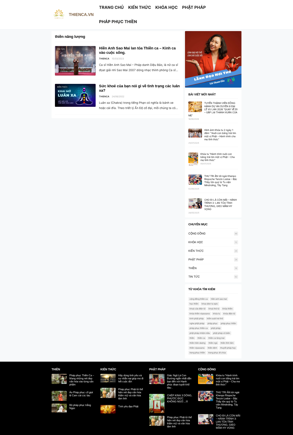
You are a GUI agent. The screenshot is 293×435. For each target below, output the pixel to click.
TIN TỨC (61, 49)
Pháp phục (213, 323)
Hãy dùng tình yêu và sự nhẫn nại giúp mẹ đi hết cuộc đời (130, 378)
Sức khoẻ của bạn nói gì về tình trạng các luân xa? (139, 88)
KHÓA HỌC (195, 242)
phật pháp (215, 328)
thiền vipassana (197, 348)
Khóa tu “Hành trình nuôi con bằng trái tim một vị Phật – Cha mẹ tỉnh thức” (217, 156)
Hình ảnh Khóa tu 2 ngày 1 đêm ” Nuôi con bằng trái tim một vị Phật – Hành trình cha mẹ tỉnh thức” (220, 135)
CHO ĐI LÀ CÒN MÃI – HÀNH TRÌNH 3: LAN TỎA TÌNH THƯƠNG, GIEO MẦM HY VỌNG (220, 204)
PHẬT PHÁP (196, 259)
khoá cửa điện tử (197, 308)
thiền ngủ (213, 343)
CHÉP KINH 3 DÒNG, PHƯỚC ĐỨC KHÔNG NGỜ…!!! (179, 398)
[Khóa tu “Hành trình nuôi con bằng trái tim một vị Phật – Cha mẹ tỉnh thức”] (193, 159)
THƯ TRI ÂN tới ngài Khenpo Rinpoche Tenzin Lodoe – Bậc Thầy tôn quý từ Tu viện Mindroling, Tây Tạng (220, 181)
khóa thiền (227, 308)
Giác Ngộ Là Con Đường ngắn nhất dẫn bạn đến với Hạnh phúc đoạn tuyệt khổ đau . (179, 381)
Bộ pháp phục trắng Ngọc (80, 407)
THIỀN (192, 268)
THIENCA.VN (81, 14)
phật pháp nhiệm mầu (200, 333)
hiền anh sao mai (219, 299)
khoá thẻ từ (214, 308)
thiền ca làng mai (216, 338)
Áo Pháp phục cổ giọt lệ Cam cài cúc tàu (81, 394)
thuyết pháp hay (228, 348)
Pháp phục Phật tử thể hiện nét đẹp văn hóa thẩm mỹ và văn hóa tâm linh (130, 394)
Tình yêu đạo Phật (128, 406)
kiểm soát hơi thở (215, 318)
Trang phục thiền (197, 352)
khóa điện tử (229, 313)
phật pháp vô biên (221, 333)
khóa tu (216, 313)
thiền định (212, 348)
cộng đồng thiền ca (199, 299)
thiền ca (201, 338)
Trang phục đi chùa (217, 352)
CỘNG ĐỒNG (197, 233)
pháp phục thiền (228, 323)
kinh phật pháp (197, 318)
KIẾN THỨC (62, 87)
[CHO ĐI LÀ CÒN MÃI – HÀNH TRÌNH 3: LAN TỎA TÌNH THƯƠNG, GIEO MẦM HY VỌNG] (195, 203)
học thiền (194, 303)
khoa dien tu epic (210, 303)
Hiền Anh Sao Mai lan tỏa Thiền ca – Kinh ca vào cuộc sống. (137, 50)
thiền (192, 338)
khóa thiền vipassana (200, 313)
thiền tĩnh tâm (227, 343)
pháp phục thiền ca (199, 328)
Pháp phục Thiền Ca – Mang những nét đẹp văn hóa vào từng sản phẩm (81, 380)
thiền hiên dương (197, 343)
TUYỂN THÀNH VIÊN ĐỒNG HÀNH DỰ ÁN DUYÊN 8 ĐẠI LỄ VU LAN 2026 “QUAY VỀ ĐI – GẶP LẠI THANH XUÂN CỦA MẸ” (213, 109)
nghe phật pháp (197, 323)
